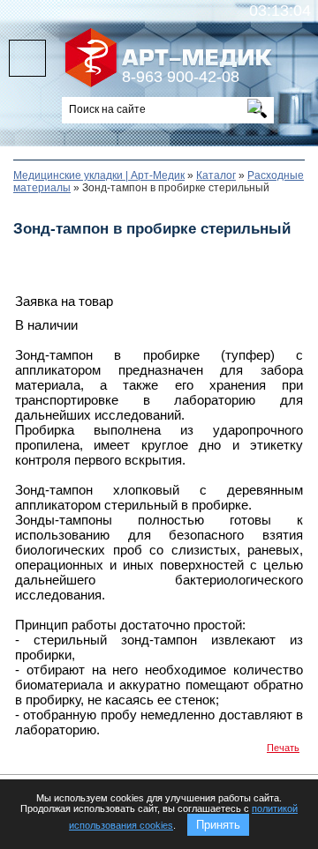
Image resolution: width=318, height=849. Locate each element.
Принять (218, 824)
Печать (283, 747)
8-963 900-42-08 (180, 77)
